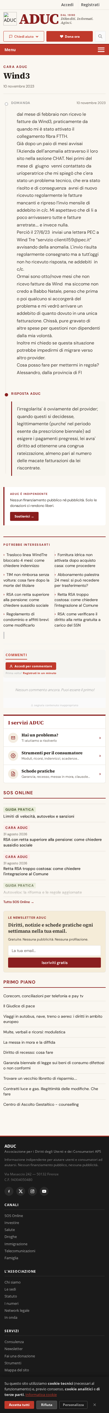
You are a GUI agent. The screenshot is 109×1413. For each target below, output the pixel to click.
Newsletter (13, 1348)
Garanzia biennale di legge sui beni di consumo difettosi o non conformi (53, 1065)
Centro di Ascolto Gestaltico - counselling (41, 1104)
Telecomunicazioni (19, 1250)
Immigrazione (15, 1243)
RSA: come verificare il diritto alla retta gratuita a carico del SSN (77, 619)
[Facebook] (8, 1191)
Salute (9, 1229)
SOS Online (18, 793)
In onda (10, 1317)
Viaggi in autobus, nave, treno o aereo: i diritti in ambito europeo (52, 1019)
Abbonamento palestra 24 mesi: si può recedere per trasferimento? (76, 580)
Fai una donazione (19, 1355)
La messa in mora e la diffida (29, 1042)
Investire (11, 1222)
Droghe (10, 1236)
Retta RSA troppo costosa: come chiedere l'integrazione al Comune (76, 600)
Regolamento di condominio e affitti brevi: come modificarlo (26, 619)
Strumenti (12, 1362)
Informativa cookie (41, 1394)
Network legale (16, 1310)
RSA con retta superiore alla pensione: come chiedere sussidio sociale (26, 600)
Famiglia (11, 1257)
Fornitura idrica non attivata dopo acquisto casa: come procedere (75, 560)
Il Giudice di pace (19, 1005)
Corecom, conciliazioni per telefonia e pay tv (43, 995)
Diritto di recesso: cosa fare (28, 1052)
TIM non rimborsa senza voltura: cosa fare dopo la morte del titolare (26, 580)
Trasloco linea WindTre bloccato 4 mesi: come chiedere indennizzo (25, 560)
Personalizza (73, 1404)
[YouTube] (44, 1191)
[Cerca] (100, 36)
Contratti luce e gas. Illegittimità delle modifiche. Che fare (50, 1091)
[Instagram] (32, 1191)
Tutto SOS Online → (18, 902)
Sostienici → (24, 516)
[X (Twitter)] (20, 1191)
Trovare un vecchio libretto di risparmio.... (40, 1078)
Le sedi (10, 1289)
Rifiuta (46, 1404)
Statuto (10, 1296)
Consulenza (14, 1341)
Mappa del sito (16, 1369)
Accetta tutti (19, 1404)
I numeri (11, 1303)
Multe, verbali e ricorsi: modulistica (34, 1031)
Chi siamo (12, 1282)
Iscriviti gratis (55, 962)
